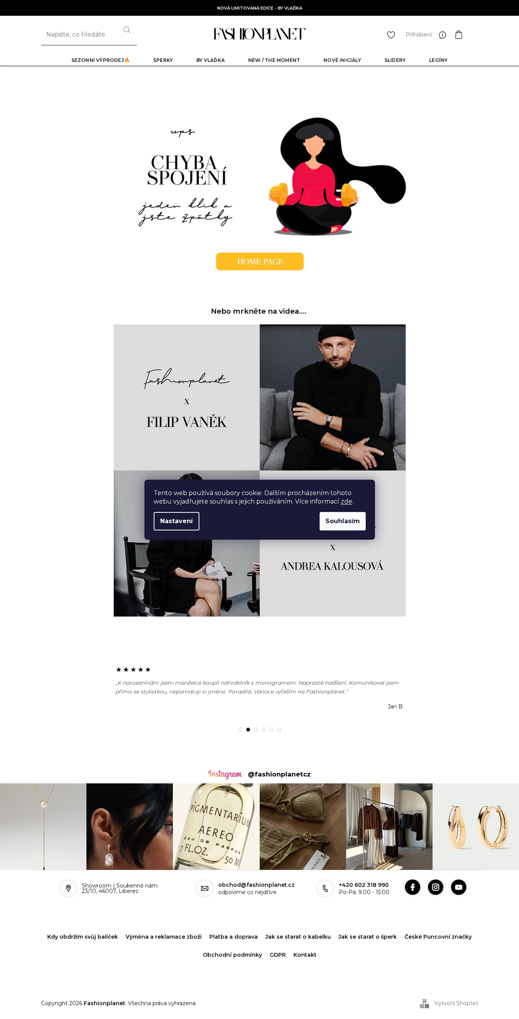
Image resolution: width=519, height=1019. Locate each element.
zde (346, 501)
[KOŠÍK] (466, 34)
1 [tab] (240, 729)
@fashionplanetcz (279, 774)
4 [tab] (263, 729)
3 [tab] (256, 729)
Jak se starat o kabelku (298, 936)
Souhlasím (342, 521)
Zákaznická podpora (444, 34)
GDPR (278, 954)
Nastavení (176, 521)
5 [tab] (271, 729)
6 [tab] (279, 729)
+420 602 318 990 (364, 885)
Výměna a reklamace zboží (164, 936)
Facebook (412, 887)
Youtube (458, 887)
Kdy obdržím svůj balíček (82, 936)
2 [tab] (248, 729)
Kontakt (305, 954)
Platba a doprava (233, 936)
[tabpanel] (259, 687)
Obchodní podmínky (232, 954)
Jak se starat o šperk (367, 936)
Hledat (127, 34)
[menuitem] (100, 60)
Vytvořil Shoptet (456, 1002)
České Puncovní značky (438, 936)
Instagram (435, 887)
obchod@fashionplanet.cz (256, 885)
